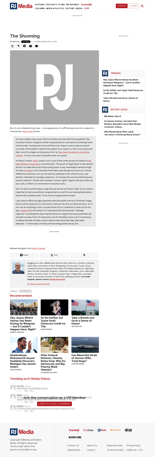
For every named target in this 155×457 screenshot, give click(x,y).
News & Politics (55, 8)
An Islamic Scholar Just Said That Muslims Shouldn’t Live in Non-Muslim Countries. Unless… (122, 124)
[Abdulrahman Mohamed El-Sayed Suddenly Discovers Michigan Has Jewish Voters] (24, 344)
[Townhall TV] (87, 4)
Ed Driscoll (15, 42)
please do (25, 210)
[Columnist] (19, 267)
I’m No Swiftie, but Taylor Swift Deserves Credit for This (53, 322)
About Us (92, 445)
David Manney (46, 329)
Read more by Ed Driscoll (39, 284)
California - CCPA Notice (136, 449)
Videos (79, 8)
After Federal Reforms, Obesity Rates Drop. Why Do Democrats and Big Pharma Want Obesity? (53, 362)
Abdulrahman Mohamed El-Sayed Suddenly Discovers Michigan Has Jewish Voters (23, 361)
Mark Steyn (28, 131)
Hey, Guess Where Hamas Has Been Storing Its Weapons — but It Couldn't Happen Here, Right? (23, 323)
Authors (40, 5)
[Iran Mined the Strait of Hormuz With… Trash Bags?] (85, 344)
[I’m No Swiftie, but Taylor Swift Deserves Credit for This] (54, 307)
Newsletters (73, 449)
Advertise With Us (116, 445)
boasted (28, 170)
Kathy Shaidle (38, 248)
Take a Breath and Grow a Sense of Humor (82, 320)
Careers (91, 449)
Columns (40, 8)
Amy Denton (76, 326)
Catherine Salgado (49, 372)
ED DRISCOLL (25, 291)
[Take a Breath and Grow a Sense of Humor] (85, 307)
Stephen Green (77, 364)
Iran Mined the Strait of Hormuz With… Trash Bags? (84, 358)
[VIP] (87, 8)
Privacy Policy (134, 445)
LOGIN (133, 6)
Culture (69, 8)
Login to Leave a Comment (54, 404)
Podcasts (51, 5)
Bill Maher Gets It (112, 116)
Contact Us (73, 445)
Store (61, 5)
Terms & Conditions (116, 449)
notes (35, 160)
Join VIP (121, 6)
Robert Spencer (17, 332)
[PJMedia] (21, 6)
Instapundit (72, 5)
